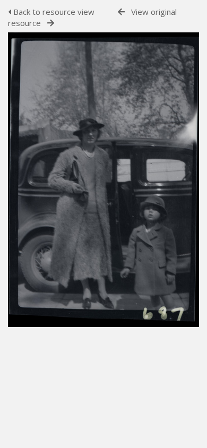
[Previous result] (121, 12)
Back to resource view (52, 11)
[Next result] (50, 23)
